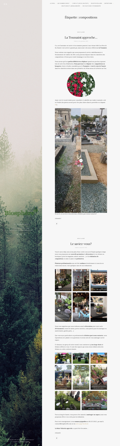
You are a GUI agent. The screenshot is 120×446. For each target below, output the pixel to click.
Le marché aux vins (66, 289)
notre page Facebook (82, 424)
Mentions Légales (24, 441)
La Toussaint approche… (81, 37)
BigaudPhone (103, 320)
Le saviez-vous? (81, 244)
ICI (56, 105)
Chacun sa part (63, 320)
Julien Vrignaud (63, 388)
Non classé (81, 32)
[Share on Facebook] (56, 223)
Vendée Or (81, 289)
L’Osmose (83, 320)
